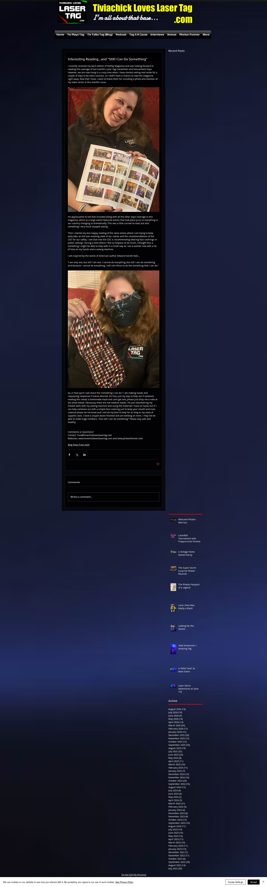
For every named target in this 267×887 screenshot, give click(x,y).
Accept (253, 882)
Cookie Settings (235, 882)
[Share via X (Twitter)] (76, 454)
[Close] (263, 882)
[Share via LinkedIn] (84, 454)
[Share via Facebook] (69, 454)
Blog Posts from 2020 (78, 444)
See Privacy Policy (124, 882)
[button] (76, 34)
